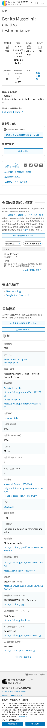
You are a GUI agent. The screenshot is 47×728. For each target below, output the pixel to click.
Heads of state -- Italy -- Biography (20, 495)
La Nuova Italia (11, 418)
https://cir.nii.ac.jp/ (13, 604)
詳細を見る (38, 76)
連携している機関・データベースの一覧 (24, 214)
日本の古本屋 (12, 291)
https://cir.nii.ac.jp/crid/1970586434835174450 (23, 549)
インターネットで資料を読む (14, 691)
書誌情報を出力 (13, 176)
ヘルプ (25, 230)
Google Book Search (16, 295)
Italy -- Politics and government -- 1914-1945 (23, 490)
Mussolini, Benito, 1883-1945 (18, 484)
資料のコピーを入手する (12, 695)
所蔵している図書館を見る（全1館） (23, 134)
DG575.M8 (9, 506)
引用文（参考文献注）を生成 (19, 172)
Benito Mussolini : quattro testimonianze (16, 361)
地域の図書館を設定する (23, 235)
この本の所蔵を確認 (31, 270)
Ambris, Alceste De (13, 387)
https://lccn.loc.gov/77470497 (18, 570)
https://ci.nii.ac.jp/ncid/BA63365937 (21, 635)
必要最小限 (12, 723)
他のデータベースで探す (17, 181)
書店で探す (23, 151)
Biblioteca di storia (11, 111)
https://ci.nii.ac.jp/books (15, 620)
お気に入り (8, 167)
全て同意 (35, 723)
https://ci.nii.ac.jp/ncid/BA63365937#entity (23, 564)
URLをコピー (16, 167)
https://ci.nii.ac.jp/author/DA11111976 (22, 392)
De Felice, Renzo (12, 399)
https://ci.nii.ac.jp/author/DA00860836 (22, 403)
